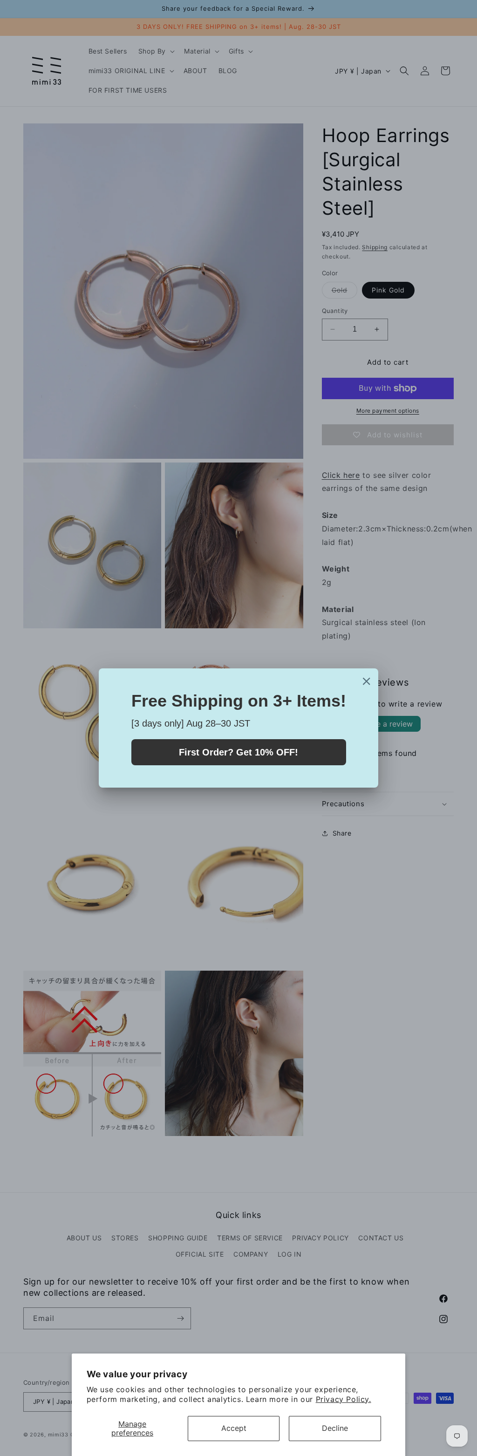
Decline (335, 1428)
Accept (233, 1428)
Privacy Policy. (343, 1399)
